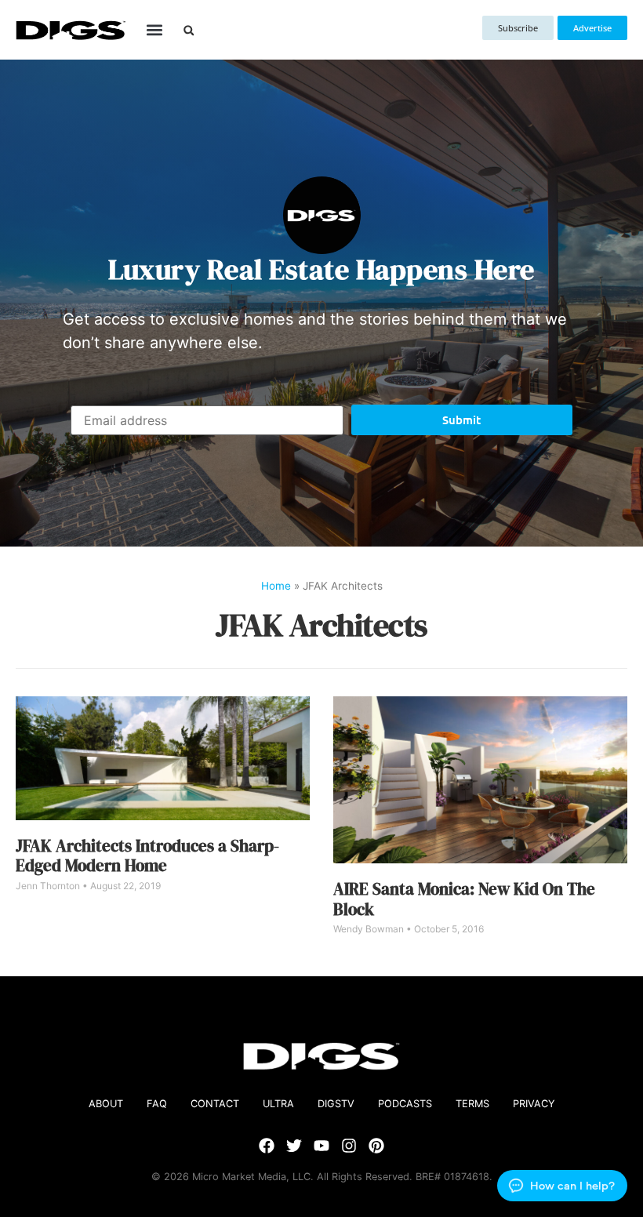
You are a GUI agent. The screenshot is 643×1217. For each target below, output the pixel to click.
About (106, 1104)
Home (276, 585)
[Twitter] (294, 1145)
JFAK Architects (321, 625)
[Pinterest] (376, 1145)
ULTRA (278, 1104)
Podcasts (405, 1104)
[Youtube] (321, 1145)
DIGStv (336, 1104)
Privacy (534, 1104)
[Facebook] (266, 1145)
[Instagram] (349, 1145)
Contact (215, 1104)
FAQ (157, 1104)
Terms (472, 1104)
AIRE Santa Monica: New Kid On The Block (464, 898)
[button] (154, 30)
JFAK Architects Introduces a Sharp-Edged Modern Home (147, 855)
